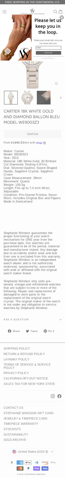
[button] (62, 17)
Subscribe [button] (48, 53)
